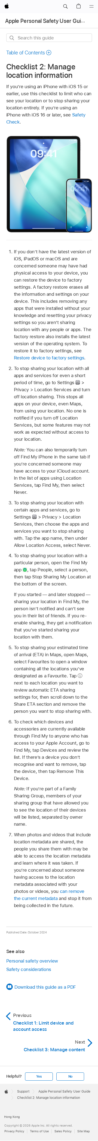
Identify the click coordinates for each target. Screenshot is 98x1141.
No (70, 1076)
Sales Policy (63, 1131)
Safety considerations (28, 969)
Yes (39, 1076)
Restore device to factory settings (49, 357)
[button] (65, 6)
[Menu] (91, 6)
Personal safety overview (32, 961)
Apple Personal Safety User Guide (46, 21)
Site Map (83, 1131)
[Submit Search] (12, 38)
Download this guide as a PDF (45, 987)
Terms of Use (39, 1131)
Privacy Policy (14, 1131)
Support (23, 1091)
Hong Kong (12, 1117)
